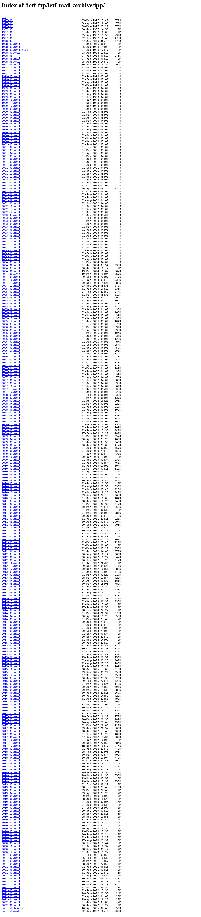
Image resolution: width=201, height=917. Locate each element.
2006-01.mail (11, 324)
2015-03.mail (11, 648)
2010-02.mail (11, 468)
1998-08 (7, 55)
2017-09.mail (11, 737)
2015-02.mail (11, 645)
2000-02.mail (11, 111)
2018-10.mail (11, 775)
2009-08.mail (11, 450)
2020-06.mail (11, 834)
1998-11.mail (11, 70)
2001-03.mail (11, 150)
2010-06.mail (11, 480)
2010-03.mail (11, 471)
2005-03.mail (11, 294)
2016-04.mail (11, 686)
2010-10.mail (11, 492)
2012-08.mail (11, 557)
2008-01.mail (11, 394)
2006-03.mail (11, 330)
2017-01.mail (11, 713)
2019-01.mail (11, 784)
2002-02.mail (11, 182)
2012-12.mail (11, 568)
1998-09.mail (11, 64)
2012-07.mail (11, 554)
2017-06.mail (11, 728)
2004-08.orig (11, 274)
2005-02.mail (11, 291)
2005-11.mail (11, 318)
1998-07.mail (11, 43)
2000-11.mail (11, 138)
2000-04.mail (11, 117)
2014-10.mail (11, 633)
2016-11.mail (11, 707)
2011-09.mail (11, 524)
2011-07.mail (11, 518)
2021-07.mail (11, 872)
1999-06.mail (11, 88)
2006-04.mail (11, 332)
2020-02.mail (11, 822)
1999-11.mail (11, 102)
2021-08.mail (11, 875)
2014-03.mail (11, 613)
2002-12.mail (11, 212)
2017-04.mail (11, 722)
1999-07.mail (11, 91)
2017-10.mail (11, 739)
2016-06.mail (11, 692)
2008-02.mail (11, 397)
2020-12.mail (11, 852)
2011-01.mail (11, 501)
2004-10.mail (11, 279)
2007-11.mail (11, 389)
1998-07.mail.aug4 (15, 49)
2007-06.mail (11, 374)
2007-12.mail (11, 391)
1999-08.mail (11, 94)
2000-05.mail (11, 120)
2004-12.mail (11, 285)
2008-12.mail (11, 427)
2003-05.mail (11, 226)
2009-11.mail (11, 459)
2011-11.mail (11, 530)
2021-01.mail (11, 854)
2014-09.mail (11, 630)
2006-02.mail (11, 327)
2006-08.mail (11, 344)
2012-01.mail (11, 536)
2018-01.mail (11, 748)
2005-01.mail (11, 288)
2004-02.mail (11, 253)
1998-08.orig (11, 61)
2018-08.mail (11, 769)
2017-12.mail (11, 745)
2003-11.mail (11, 244)
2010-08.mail (11, 486)
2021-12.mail (11, 887)
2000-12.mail (11, 141)
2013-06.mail (11, 586)
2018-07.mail (11, 766)
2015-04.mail (11, 651)
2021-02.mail (11, 857)
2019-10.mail (11, 810)
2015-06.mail (11, 657)
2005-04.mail (11, 297)
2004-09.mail (11, 276)
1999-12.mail (11, 105)
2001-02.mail (11, 147)
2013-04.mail (11, 580)
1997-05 (7, 29)
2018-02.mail (11, 751)
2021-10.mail (11, 881)
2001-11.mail (11, 173)
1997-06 (7, 32)
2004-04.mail (11, 259)
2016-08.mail (11, 698)
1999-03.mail (11, 79)
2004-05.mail (11, 262)
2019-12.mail (11, 816)
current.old (10, 911)
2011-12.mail (11, 533)
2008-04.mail (11, 403)
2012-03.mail (11, 542)
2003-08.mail (11, 235)
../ (4, 17)
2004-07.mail (11, 268)
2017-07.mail (11, 731)
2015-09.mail (11, 666)
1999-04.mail (11, 82)
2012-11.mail (11, 565)
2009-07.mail (11, 448)
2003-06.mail (11, 229)
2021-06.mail (11, 869)
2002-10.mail (11, 206)
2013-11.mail (11, 601)
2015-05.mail (11, 654)
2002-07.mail (11, 197)
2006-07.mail (11, 341)
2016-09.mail (11, 701)
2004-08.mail (11, 271)
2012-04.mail (11, 545)
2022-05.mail (11, 902)
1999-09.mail (11, 97)
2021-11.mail (11, 884)
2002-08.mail (11, 200)
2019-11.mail (11, 813)
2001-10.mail (11, 170)
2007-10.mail (11, 386)
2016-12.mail (11, 710)
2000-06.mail (11, 123)
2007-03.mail (11, 365)
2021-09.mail (11, 878)
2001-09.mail (11, 167)
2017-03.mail (11, 719)
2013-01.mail (11, 571)
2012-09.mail (11, 560)
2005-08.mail (11, 309)
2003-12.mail (11, 247)
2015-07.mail (11, 660)
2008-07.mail (11, 412)
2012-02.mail (11, 539)
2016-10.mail (11, 704)
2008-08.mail (11, 415)
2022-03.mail (11, 896)
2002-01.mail (11, 179)
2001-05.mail (11, 156)
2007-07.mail (11, 377)
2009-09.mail (11, 453)
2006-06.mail (11, 338)
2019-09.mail (11, 807)
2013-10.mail (11, 598)
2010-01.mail (11, 465)
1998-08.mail (11, 58)
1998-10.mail (11, 67)
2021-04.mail (11, 863)
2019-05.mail (11, 796)
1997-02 (7, 20)
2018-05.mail (11, 760)
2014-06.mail (11, 622)
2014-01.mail (11, 607)
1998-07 (7, 41)
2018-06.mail (11, 763)
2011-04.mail (11, 509)
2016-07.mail (11, 695)
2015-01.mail (11, 642)
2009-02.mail (11, 433)
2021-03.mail (11, 860)
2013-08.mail (11, 592)
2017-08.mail (11, 734)
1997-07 (7, 35)
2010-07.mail (11, 483)
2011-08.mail (11, 521)
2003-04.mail (11, 223)
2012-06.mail (11, 551)
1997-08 (7, 38)
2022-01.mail (11, 890)
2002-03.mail (11, 185)
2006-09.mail (11, 347)
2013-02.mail (11, 574)
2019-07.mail (11, 801)
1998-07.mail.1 (13, 46)
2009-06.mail (11, 445)
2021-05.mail (11, 866)
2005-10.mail (11, 315)
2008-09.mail (11, 418)
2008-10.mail (11, 421)
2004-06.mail (11, 265)
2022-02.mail (11, 893)
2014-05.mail (11, 619)
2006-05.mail (11, 335)
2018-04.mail (11, 757)
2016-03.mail (11, 683)
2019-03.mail (11, 790)
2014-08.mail (11, 627)
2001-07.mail (11, 161)
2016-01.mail (11, 678)
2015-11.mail (11, 672)
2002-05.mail (11, 191)
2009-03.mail (11, 436)
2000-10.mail (11, 135)
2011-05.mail (11, 512)
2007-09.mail (11, 383)
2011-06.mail (11, 515)
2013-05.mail (11, 583)
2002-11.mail (11, 209)
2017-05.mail (11, 725)
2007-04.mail (11, 368)
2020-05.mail (11, 831)
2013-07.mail (11, 589)
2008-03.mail (11, 400)
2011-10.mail (11, 527)
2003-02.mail (11, 217)
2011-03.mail (11, 506)
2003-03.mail (11, 220)
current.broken (13, 908)
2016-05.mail (11, 689)
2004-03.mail (11, 256)
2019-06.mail (11, 798)
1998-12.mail (11, 73)
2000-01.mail (11, 108)
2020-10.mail (11, 846)
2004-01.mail (11, 250)
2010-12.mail (11, 498)
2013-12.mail (11, 604)
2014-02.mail (11, 610)
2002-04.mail (11, 188)
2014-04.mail (11, 616)
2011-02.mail (11, 504)
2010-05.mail (11, 477)
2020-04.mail (11, 828)
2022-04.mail (11, 899)
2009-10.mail (11, 456)
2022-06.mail (11, 905)
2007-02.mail (11, 362)
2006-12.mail (11, 356)
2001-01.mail (11, 144)
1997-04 (7, 26)
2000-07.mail (11, 126)
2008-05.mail (11, 406)
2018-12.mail (11, 781)
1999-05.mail (11, 85)
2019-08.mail (11, 804)
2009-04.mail (11, 439)
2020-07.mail (11, 837)
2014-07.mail (11, 624)
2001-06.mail (11, 158)
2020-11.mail (11, 849)
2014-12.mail (11, 639)
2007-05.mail (11, 371)
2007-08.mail (11, 380)
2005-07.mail (11, 306)
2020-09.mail (11, 843)
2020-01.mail (11, 819)
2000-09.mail (11, 132)
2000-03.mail (11, 114)
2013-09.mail (11, 595)
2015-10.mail (11, 669)
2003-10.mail (11, 241)
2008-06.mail (11, 409)
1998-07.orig (11, 52)
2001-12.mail (11, 176)
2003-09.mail (11, 238)
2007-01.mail (11, 359)
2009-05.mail (11, 442)
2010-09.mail (11, 489)
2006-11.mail (11, 353)
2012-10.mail (11, 563)
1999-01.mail (11, 76)
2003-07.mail (11, 232)
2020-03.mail (11, 825)
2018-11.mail (11, 778)
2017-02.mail (11, 716)
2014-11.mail (11, 636)
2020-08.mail (11, 840)
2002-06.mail (11, 194)
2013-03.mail (11, 577)
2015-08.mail (11, 663)
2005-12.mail (11, 321)
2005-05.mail (11, 300)
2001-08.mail (11, 164)
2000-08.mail (11, 129)
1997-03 (7, 23)
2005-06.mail (11, 303)
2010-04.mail (11, 474)
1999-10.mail (11, 100)
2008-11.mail (11, 424)
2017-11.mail (11, 742)
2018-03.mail (11, 754)
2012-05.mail (11, 548)
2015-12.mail (11, 675)
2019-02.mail (11, 787)
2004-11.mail (11, 282)
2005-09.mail (11, 312)
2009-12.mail (11, 462)
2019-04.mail (11, 793)
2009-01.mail (11, 430)
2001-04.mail (11, 153)
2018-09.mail (11, 772)
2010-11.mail (11, 495)
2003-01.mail (11, 215)
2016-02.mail (11, 680)
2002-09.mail (11, 203)
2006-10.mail (11, 350)
